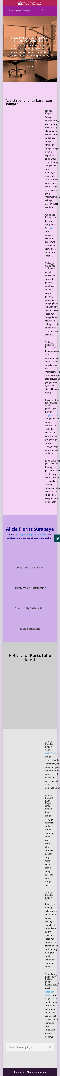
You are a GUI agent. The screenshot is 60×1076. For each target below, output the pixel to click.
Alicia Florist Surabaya (30, 529)
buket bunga (28, 59)
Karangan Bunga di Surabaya (30, 534)
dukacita (50, 228)
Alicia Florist (50, 753)
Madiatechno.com (36, 1072)
